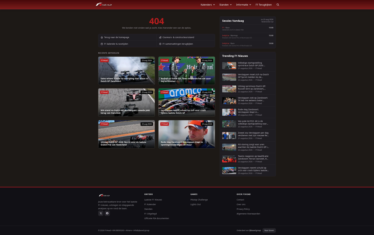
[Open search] (277, 4)
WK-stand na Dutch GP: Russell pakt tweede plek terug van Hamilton (125, 111)
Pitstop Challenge (199, 199)
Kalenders (206, 4)
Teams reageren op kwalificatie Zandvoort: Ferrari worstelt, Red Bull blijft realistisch (253, 157)
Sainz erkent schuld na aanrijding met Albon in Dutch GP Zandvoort (124, 79)
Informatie (242, 4)
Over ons (241, 204)
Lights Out (196, 204)
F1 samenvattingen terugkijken (178, 43)
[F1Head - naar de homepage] (104, 4)
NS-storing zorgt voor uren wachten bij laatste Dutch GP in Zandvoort (253, 145)
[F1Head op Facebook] (107, 213)
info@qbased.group (141, 230)
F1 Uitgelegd (150, 213)
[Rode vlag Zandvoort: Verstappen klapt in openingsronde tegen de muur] (187, 134)
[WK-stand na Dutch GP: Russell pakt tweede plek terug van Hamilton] (126, 102)
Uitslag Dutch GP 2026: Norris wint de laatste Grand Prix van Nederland (123, 143)
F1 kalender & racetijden (116, 43)
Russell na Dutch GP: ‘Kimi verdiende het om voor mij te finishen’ (186, 79)
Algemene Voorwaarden (248, 213)
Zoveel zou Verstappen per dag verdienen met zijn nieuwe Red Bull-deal (253, 134)
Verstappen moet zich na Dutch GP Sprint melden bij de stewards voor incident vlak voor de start (253, 75)
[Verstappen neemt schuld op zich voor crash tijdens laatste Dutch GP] (187, 102)
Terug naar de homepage (116, 37)
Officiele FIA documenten (156, 218)
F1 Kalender (150, 204)
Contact (240, 199)
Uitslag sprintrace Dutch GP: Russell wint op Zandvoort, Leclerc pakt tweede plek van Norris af (252, 87)
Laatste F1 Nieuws (153, 199)
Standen (224, 4)
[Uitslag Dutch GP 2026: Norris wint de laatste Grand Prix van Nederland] (126, 134)
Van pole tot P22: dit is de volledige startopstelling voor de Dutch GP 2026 (252, 122)
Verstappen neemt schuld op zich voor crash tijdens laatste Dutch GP (183, 111)
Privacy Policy (243, 209)
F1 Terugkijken (264, 4)
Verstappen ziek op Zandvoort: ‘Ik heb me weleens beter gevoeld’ (253, 99)
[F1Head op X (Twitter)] (100, 213)
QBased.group (255, 230)
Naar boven (269, 230)
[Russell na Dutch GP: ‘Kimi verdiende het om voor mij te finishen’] (187, 71)
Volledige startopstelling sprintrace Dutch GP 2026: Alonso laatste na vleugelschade (251, 64)
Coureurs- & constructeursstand (178, 37)
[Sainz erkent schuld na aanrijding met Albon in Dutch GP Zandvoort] (126, 71)
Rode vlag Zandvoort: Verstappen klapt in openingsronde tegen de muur (182, 143)
